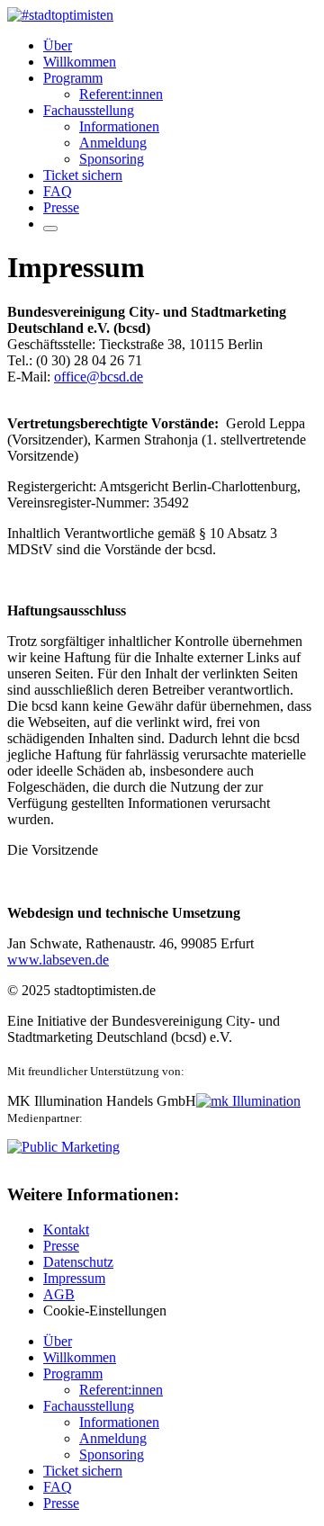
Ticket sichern (82, 175)
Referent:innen (121, 94)
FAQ (57, 191)
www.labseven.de (58, 959)
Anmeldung (113, 142)
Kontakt (66, 1229)
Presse (61, 207)
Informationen (119, 126)
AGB (59, 1294)
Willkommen (79, 61)
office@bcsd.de (98, 376)
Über (57, 45)
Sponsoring (111, 158)
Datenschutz (78, 1262)
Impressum (74, 1278)
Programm (73, 77)
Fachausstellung (88, 110)
